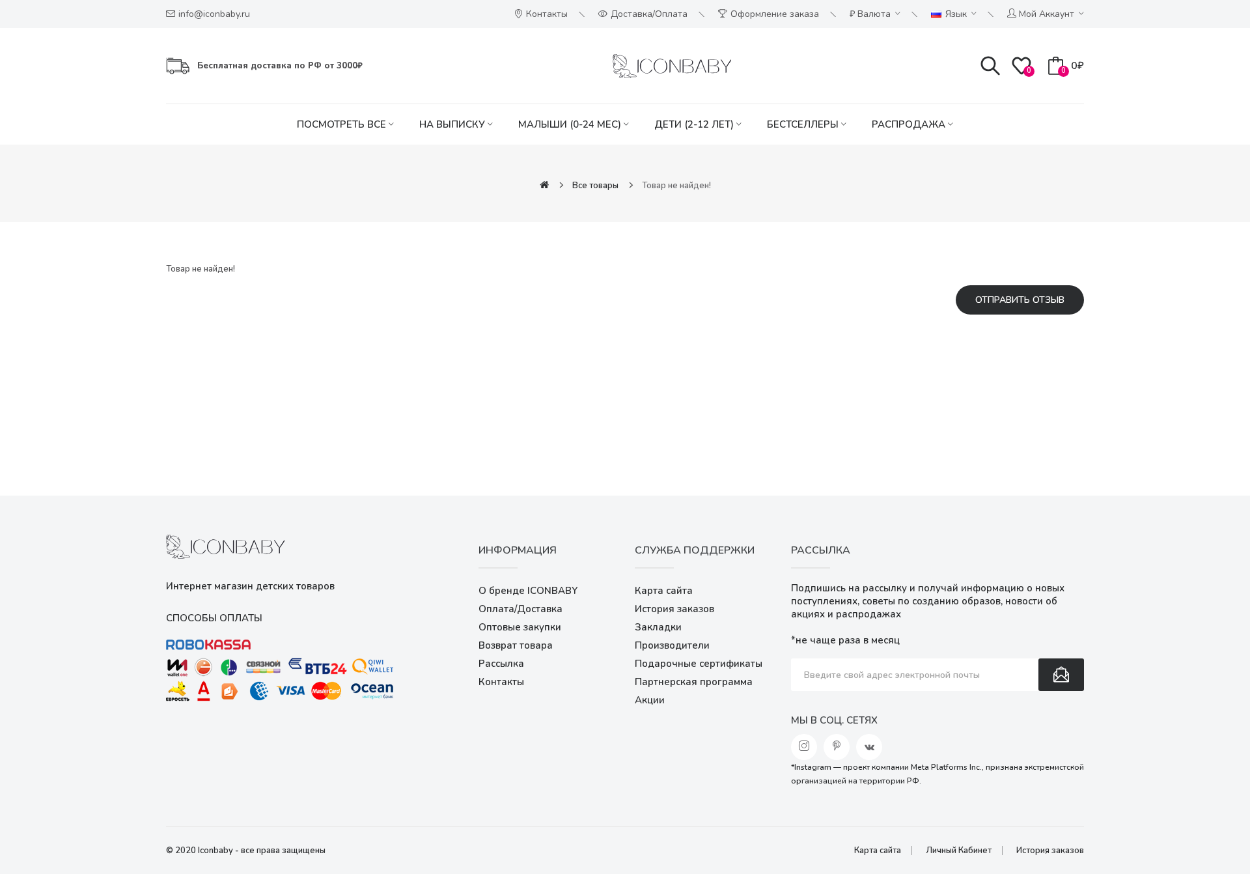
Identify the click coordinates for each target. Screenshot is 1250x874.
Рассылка (501, 663)
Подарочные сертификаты (698, 663)
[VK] (869, 747)
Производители (672, 645)
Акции (650, 700)
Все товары (595, 185)
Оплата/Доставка (520, 608)
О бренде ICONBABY (528, 590)
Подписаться (1061, 674)
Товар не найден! (676, 185)
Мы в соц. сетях (834, 720)
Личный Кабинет (959, 850)
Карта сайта (664, 590)
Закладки (658, 627)
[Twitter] (837, 747)
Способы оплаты (214, 618)
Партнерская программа (694, 681)
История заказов (674, 608)
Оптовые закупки (520, 627)
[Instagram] (804, 747)
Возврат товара (516, 645)
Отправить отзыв (1019, 300)
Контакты (501, 681)
